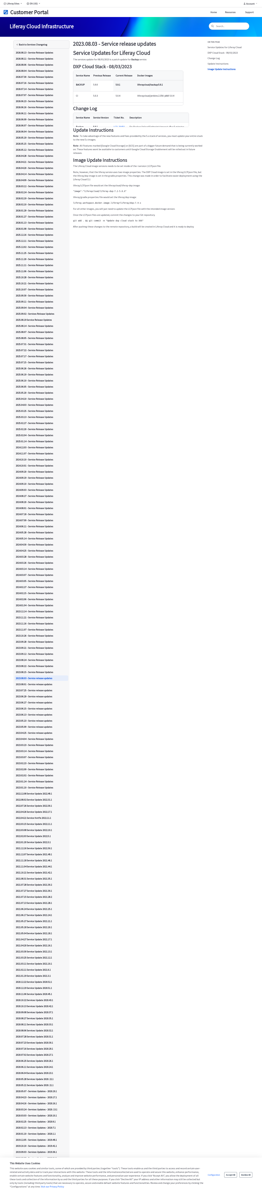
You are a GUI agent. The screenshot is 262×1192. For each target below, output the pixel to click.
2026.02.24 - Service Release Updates (34, 192)
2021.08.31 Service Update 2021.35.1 (34, 878)
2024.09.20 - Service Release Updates (34, 471)
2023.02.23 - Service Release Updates (34, 763)
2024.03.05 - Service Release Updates (34, 580)
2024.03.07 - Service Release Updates (34, 574)
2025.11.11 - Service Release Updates (34, 265)
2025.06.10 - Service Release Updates (34, 380)
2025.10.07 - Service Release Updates (34, 289)
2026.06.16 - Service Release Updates (34, 107)
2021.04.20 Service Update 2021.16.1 (34, 945)
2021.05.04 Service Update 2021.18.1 (34, 933)
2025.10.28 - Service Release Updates (34, 277)
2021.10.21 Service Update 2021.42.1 (34, 872)
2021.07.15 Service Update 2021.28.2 (34, 896)
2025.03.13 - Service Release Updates (34, 416)
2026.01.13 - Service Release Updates (34, 222)
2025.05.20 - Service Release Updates (34, 392)
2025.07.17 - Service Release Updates (34, 356)
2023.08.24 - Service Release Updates (34, 659)
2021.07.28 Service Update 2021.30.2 (34, 884)
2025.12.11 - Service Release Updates (34, 240)
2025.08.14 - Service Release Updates (34, 325)
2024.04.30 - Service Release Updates (34, 544)
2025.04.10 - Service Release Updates (34, 398)
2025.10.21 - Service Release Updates (34, 283)
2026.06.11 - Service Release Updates (34, 113)
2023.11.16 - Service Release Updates (34, 623)
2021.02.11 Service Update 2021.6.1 (33, 969)
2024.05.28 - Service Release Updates (34, 532)
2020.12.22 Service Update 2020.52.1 (34, 981)
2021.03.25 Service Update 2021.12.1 (34, 957)
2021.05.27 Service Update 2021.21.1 (34, 921)
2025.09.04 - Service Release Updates (34, 307)
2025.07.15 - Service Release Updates (34, 362)
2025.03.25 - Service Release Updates (34, 410)
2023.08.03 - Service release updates (34, 678)
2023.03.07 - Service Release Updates (34, 757)
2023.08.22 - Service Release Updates (34, 666)
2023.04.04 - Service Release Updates (34, 738)
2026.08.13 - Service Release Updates (34, 52)
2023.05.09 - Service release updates (34, 726)
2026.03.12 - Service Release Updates (34, 186)
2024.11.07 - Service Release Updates (34, 453)
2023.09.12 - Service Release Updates (34, 653)
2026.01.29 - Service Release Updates (34, 210)
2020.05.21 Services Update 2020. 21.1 (35, 1085)
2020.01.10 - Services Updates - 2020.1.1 (36, 1133)
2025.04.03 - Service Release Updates (34, 404)
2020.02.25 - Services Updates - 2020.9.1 (36, 1121)
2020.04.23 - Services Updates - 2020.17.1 (36, 1097)
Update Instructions (218, 63)
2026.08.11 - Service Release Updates (34, 58)
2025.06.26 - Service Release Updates (34, 368)
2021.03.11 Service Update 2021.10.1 (34, 963)
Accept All (230, 1174)
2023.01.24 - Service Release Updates (34, 781)
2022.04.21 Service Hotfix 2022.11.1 (33, 817)
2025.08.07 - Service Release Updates (34, 331)
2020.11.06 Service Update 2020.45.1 (34, 994)
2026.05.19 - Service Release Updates (34, 137)
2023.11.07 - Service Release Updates (34, 629)
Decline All (245, 1174)
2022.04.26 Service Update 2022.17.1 (34, 811)
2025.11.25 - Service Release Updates (34, 252)
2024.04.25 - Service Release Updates (34, 550)
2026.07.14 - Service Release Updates (34, 89)
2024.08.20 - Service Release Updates (34, 502)
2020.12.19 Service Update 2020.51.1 (34, 987)
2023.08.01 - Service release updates (34, 684)
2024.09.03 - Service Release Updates (34, 489)
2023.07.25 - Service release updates (34, 690)
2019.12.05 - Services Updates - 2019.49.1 (36, 1139)
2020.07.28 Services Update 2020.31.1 (34, 1036)
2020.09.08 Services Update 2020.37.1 (34, 1012)
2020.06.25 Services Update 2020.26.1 (34, 1060)
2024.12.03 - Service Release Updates (34, 447)
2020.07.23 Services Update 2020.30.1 (34, 1042)
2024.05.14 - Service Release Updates (34, 538)
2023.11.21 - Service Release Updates (34, 617)
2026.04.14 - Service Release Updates (34, 174)
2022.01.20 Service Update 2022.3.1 (33, 842)
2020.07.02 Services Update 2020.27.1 (34, 1054)
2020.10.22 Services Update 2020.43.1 (34, 1000)
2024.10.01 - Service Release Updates (34, 465)
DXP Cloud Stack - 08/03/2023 (223, 52)
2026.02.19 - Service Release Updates (34, 198)
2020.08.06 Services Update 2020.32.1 (34, 1030)
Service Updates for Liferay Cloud (225, 47)
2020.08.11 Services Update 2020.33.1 (34, 1024)
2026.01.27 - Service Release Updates (34, 216)
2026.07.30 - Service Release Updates (34, 76)
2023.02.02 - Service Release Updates (34, 775)
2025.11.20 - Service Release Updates (34, 259)
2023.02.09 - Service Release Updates (34, 769)
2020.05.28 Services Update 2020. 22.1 (35, 1079)
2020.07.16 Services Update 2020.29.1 (34, 1048)
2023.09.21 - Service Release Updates (34, 647)
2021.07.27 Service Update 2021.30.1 (34, 890)
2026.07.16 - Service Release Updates (34, 82)
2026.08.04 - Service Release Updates (34, 70)
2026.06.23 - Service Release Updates (34, 101)
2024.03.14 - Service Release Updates (34, 568)
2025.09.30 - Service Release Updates (34, 295)
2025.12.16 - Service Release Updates (34, 234)
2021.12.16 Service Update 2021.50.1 (34, 848)
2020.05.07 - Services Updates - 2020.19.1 (36, 1091)
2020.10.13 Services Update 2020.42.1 (34, 1006)
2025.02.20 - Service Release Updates (34, 429)
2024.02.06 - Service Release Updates (34, 599)
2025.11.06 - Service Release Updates (34, 271)
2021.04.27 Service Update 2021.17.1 (34, 939)
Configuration (214, 1174)
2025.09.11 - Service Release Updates (34, 301)
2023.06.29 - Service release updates (34, 696)
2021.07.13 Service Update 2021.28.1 (34, 902)
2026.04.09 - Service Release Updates (34, 180)
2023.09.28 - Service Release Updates (34, 641)
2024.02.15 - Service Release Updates (34, 593)
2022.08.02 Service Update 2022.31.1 (34, 799)
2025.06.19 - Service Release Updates (34, 374)
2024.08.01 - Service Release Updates (34, 508)
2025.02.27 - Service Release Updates (34, 423)
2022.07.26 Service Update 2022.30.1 (34, 805)
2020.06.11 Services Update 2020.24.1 (34, 1066)
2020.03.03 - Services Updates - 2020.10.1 (36, 1115)
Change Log (214, 58)
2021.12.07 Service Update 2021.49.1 (34, 854)
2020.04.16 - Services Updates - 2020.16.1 (36, 1103)
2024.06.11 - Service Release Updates (34, 526)
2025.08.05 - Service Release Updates (34, 338)
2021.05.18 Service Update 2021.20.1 (34, 927)
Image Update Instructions (222, 69)
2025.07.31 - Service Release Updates (34, 344)
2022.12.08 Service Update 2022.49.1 (34, 793)
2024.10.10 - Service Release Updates (34, 459)
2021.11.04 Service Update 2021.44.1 (34, 866)
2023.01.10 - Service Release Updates (34, 787)
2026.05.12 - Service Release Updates (34, 149)
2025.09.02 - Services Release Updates (35, 313)
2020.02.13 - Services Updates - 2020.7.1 (36, 1127)
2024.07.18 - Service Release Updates (34, 514)
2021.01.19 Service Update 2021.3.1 (33, 975)
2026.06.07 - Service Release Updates (34, 125)
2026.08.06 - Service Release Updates (34, 64)
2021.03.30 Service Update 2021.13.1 (34, 951)
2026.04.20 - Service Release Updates (34, 167)
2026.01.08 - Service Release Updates (34, 228)
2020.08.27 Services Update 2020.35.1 (34, 1018)
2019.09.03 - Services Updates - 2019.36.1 (36, 1151)
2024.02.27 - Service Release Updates (34, 587)
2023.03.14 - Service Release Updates (34, 751)
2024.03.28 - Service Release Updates (34, 556)
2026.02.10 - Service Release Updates (34, 204)
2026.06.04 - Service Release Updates (34, 131)
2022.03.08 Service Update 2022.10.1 (34, 830)
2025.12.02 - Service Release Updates (34, 246)
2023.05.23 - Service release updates (34, 720)
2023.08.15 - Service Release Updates (34, 672)
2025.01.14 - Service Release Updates (34, 441)
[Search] (212, 26)
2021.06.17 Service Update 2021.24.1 (34, 915)
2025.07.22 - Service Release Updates (34, 350)
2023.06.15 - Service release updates (34, 708)
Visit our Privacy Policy (52, 1186)
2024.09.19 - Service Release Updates (34, 477)
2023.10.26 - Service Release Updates (34, 635)
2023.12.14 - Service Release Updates (34, 611)
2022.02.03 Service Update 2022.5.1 (33, 836)
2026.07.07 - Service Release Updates (34, 95)
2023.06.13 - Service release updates (34, 714)
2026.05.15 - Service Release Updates (34, 143)
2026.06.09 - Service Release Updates (34, 119)
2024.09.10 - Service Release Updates (34, 483)
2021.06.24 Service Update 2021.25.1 (34, 908)
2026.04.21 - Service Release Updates (34, 161)
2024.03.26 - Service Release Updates (34, 562)
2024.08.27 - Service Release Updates (34, 495)
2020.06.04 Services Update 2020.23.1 (34, 1072)
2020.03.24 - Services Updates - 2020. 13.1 (36, 1109)
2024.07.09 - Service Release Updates (34, 520)
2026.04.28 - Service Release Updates (34, 155)
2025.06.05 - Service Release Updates (34, 386)
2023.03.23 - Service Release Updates (34, 744)
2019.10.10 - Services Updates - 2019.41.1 (36, 1145)
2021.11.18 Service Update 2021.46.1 (34, 860)
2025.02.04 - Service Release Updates (34, 435)
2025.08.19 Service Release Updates (34, 319)
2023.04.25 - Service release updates (34, 732)
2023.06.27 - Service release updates (34, 702)
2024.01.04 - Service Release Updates (34, 605)
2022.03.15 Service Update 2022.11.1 (34, 823)
